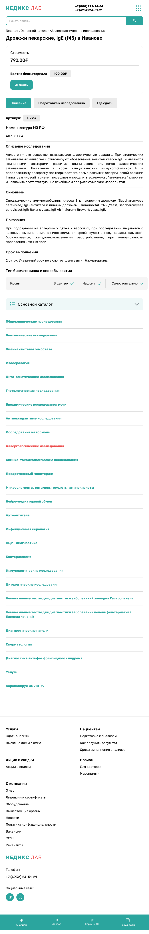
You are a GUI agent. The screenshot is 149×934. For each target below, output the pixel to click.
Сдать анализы (17, 736)
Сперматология (19, 644)
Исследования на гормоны (28, 432)
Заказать (21, 85)
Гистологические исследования (33, 391)
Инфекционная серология (27, 529)
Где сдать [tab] (104, 103)
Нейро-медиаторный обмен (29, 501)
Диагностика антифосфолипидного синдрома (44, 658)
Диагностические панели (27, 631)
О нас (10, 790)
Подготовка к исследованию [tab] (61, 103)
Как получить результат (98, 743)
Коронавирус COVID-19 (25, 686)
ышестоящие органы (23, 811)
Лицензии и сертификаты (26, 797)
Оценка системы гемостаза (29, 349)
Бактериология (18, 557)
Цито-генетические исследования (35, 377)
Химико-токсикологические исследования (42, 460)
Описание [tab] (18, 103)
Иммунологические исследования (34, 571)
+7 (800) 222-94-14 (89, 6)
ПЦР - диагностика (21, 543)
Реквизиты (14, 845)
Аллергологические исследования (35, 446)
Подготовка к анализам (98, 736)
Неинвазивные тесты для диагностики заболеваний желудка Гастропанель (69, 598)
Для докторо (90, 767)
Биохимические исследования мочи (36, 405)
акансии (13, 831)
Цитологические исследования (32, 584)
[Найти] (134, 20)
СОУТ (10, 838)
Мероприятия (90, 774)
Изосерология (18, 363)
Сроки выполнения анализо (102, 750)
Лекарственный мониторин (29, 474)
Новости (12, 818)
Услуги (11, 672)
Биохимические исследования (31, 335)
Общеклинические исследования (34, 321)
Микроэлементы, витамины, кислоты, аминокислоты (50, 488)
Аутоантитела (18, 515)
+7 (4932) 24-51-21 (88, 10)
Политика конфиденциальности (31, 825)
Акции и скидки (18, 767)
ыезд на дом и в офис (23, 743)
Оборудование (17, 804)
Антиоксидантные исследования (34, 418)
